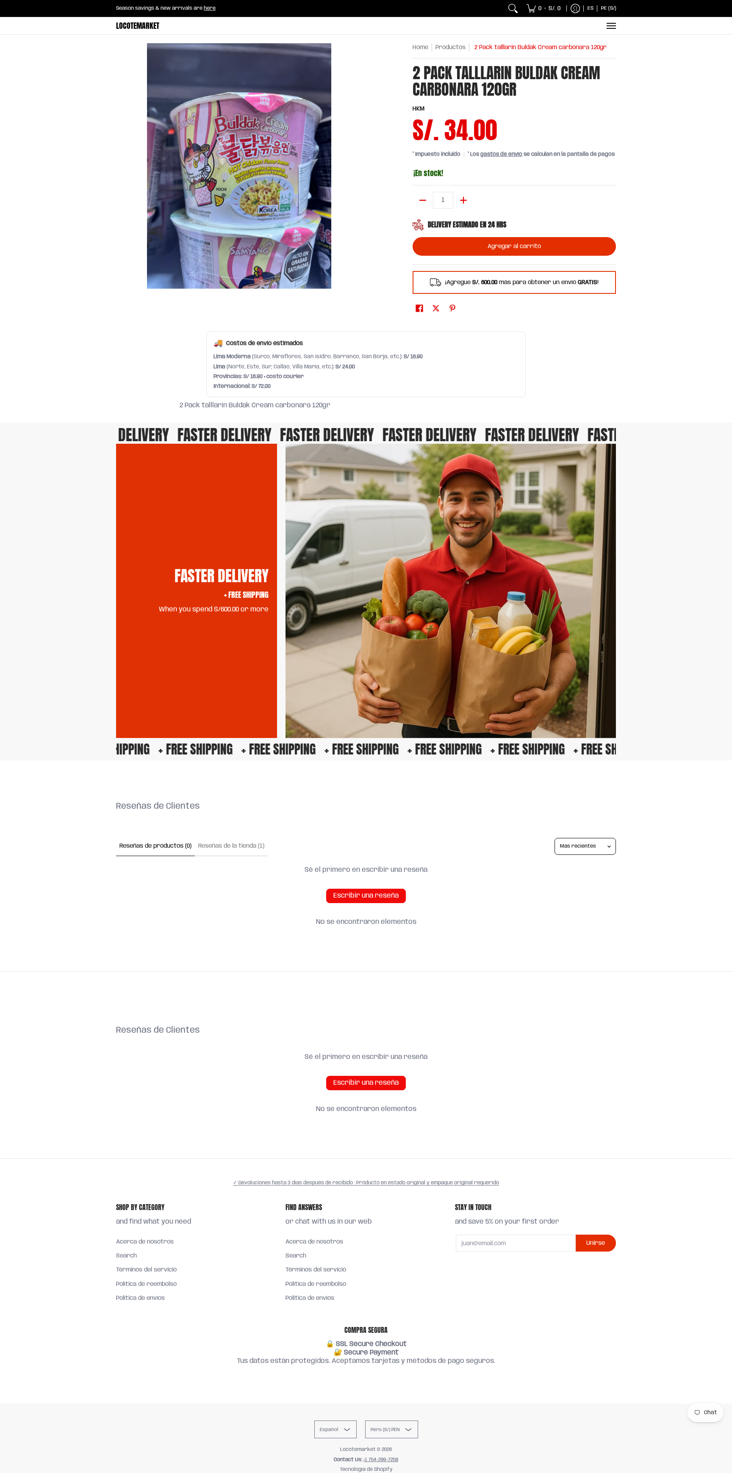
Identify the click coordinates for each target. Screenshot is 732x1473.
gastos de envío (501, 154)
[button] (419, 309)
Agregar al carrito (514, 246)
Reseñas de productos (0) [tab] (155, 846)
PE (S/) (608, 8)
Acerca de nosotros (145, 1242)
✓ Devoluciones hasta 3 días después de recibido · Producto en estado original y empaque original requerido (366, 1183)
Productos (450, 47)
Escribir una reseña (366, 895)
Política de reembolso (146, 1284)
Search (126, 1256)
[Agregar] (463, 200)
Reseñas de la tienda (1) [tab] (231, 846)
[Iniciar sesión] (575, 8)
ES (590, 8)
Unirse (595, 1243)
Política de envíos (140, 1298)
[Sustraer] (423, 200)
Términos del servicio (146, 1270)
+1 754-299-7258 (380, 1459)
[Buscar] (513, 8)
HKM (418, 109)
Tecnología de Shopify (366, 1469)
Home (420, 47)
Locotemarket (137, 25)
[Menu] (611, 25)
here (210, 8)
